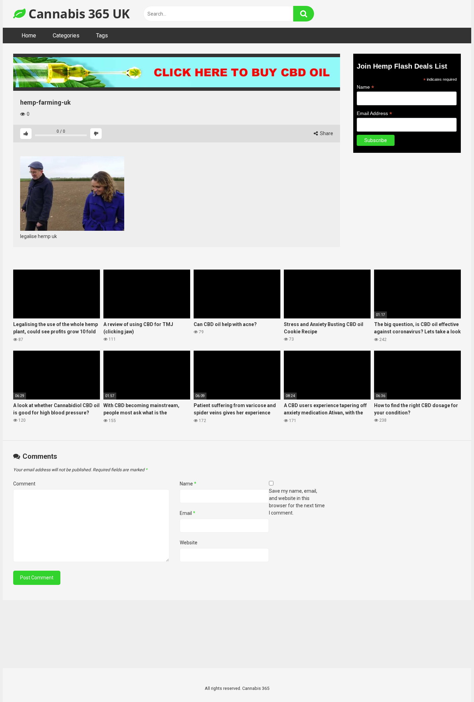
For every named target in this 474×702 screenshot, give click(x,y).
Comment (24, 483)
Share (326, 133)
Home (29, 35)
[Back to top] (450, 681)
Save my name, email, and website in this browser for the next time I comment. (297, 502)
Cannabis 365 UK (78, 13)
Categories (66, 35)
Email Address (374, 113)
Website (188, 542)
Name (365, 87)
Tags (102, 35)
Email (187, 513)
